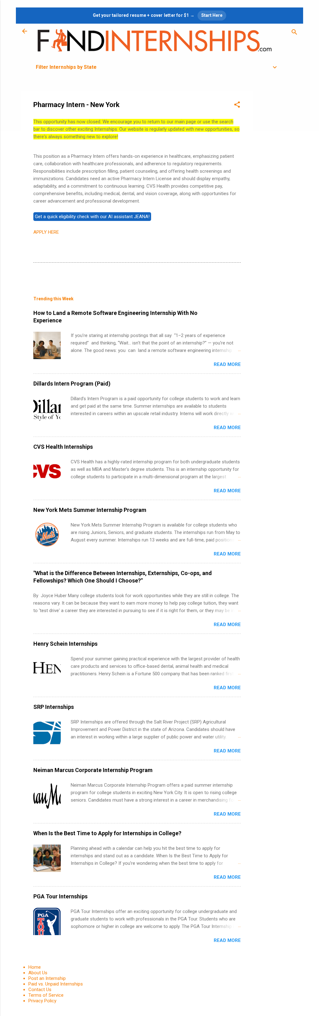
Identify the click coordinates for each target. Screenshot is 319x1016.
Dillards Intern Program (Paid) (72, 383)
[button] (237, 105)
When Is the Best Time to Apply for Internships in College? (107, 833)
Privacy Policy (42, 1001)
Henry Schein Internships (65, 643)
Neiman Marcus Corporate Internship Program (93, 770)
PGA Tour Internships (60, 896)
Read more (227, 364)
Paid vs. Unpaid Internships (55, 984)
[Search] (294, 33)
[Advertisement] (278, 184)
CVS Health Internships (63, 446)
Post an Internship (47, 978)
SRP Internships (53, 707)
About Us (37, 973)
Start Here (211, 15)
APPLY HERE (46, 232)
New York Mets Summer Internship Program (89, 510)
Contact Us (39, 989)
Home (34, 967)
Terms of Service (46, 995)
